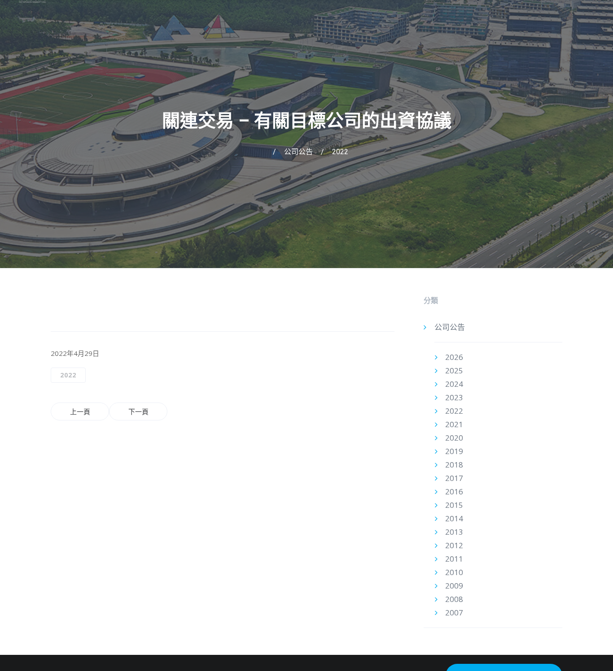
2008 (454, 599)
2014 (454, 518)
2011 (454, 559)
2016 (454, 491)
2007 (454, 612)
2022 (340, 151)
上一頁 (80, 411)
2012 (454, 545)
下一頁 (138, 411)
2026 (454, 357)
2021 (454, 424)
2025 (454, 370)
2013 (454, 532)
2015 (454, 505)
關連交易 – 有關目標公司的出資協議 (306, 120)
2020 (454, 438)
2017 (454, 478)
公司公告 (298, 151)
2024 (454, 384)
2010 (454, 572)
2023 (454, 397)
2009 (454, 585)
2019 (454, 451)
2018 (454, 464)
